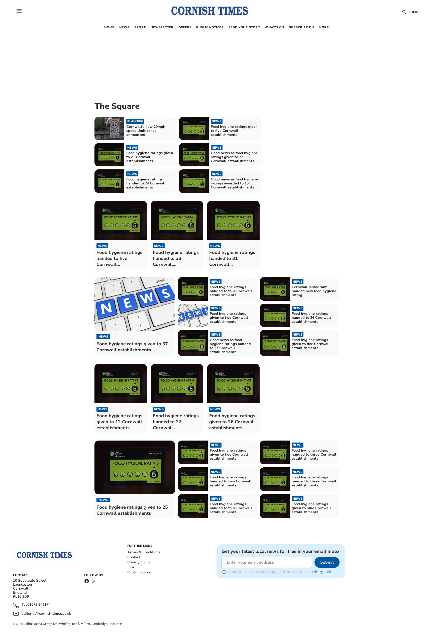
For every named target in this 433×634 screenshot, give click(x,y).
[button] (19, 11)
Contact (133, 557)
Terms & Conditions (143, 552)
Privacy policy (138, 562)
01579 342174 (38, 605)
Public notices (138, 572)
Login (413, 12)
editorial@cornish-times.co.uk (46, 613)
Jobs (131, 567)
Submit (327, 562)
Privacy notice (322, 572)
